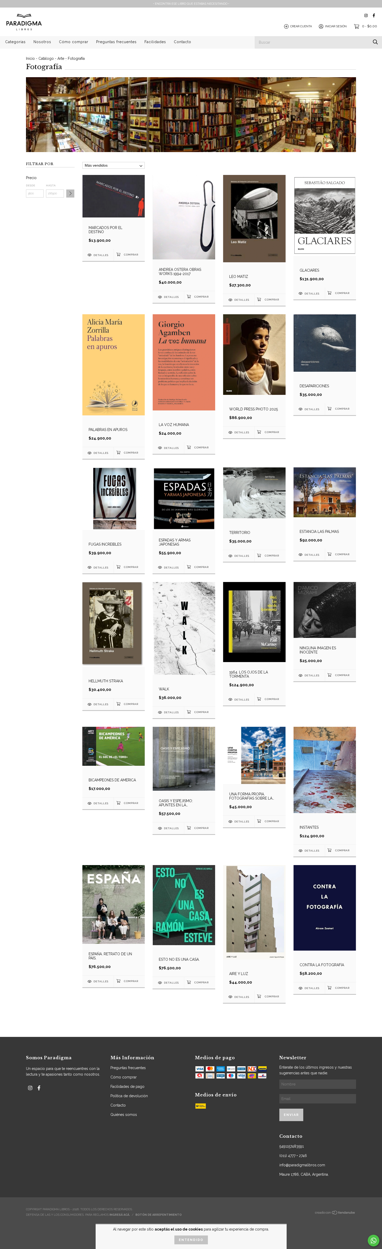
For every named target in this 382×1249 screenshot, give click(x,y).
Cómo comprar (73, 42)
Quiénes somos (123, 1115)
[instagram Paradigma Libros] (366, 15)
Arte (60, 58)
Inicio (30, 58)
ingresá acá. (119, 1215)
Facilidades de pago (127, 1086)
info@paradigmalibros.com (302, 1165)
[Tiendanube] (335, 1214)
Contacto (182, 42)
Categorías (15, 42)
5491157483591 (291, 1146)
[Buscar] (375, 42)
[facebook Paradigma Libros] (374, 15)
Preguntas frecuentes (116, 42)
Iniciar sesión (336, 26)
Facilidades (155, 42)
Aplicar (70, 193)
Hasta (51, 185)
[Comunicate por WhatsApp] (373, 1240)
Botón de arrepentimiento (158, 1215)
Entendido (191, 1240)
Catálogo (46, 58)
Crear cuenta (301, 26)
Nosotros (42, 42)
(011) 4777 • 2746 (293, 1156)
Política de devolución (129, 1096)
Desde (30, 185)
